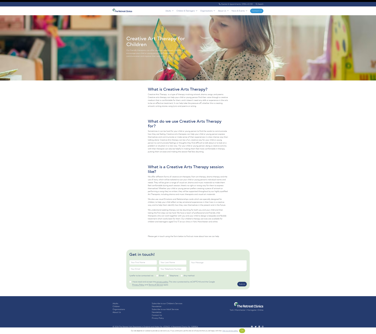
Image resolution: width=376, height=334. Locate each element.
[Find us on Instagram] (262, 326)
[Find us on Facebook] (252, 326)
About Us (222, 11)
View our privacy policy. (230, 331)
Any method (189, 275)
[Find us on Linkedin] (259, 326)
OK (242, 331)
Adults (168, 11)
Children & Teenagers (185, 11)
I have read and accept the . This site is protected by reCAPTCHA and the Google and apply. (173, 283)
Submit (242, 284)
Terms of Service (156, 285)
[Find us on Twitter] (256, 326)
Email (161, 275)
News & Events (238, 11)
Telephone (173, 275)
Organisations (206, 11)
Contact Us (257, 11)
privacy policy (162, 282)
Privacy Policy (138, 285)
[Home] (122, 11)
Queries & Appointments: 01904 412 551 (237, 4)
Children (116, 306)
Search (260, 4)
